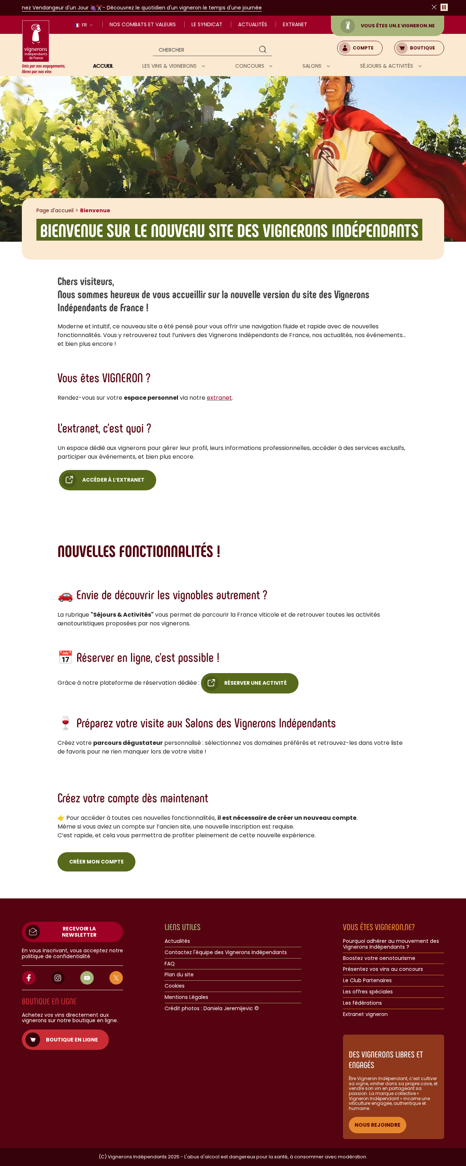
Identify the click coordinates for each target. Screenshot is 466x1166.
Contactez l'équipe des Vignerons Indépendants (226, 953)
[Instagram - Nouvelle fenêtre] (58, 978)
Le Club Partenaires (367, 981)
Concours (250, 66)
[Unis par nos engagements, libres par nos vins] (44, 47)
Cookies (175, 986)
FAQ (170, 964)
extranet (219, 398)
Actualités (252, 24)
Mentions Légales (186, 997)
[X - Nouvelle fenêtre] (116, 978)
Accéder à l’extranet (113, 479)
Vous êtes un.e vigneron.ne (398, 25)
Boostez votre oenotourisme (379, 958)
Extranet (295, 24)
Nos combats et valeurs (143, 24)
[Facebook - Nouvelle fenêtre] (29, 978)
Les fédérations (362, 1003)
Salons (313, 66)
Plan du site (179, 975)
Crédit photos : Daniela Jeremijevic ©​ (212, 1009)
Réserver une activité (255, 683)
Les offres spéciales (368, 992)
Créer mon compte (96, 861)
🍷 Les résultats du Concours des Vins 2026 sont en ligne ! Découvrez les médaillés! (241, 7)
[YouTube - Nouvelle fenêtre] (87, 978)
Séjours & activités (387, 66)
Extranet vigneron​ (365, 1014)
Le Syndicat (206, 24)
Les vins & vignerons (170, 66)
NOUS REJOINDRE (377, 1125)
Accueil (103, 66)
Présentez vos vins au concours (383, 969)
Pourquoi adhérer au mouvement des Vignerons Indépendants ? (391, 944)
